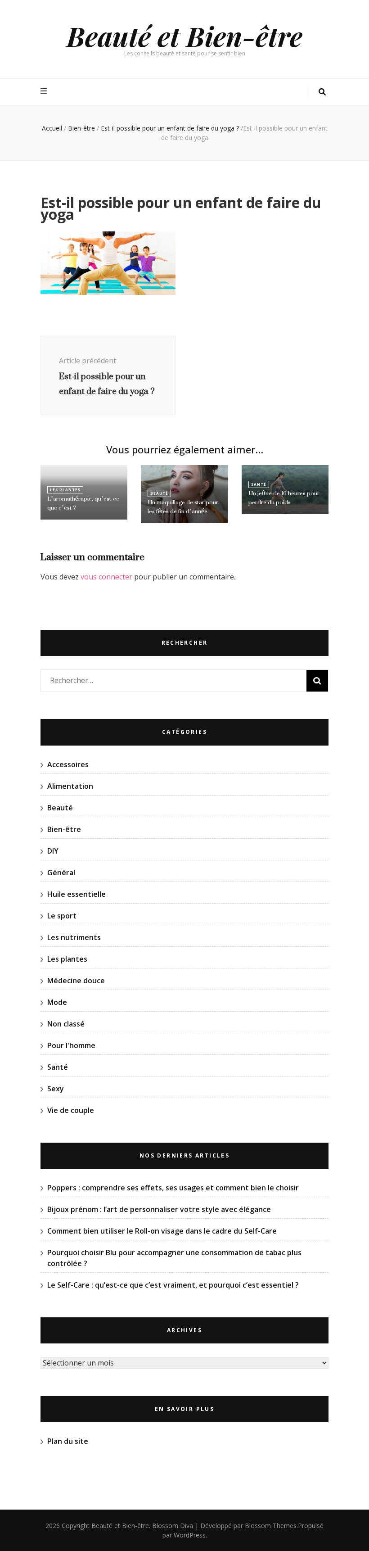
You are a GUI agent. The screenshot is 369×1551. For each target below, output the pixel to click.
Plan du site (67, 1441)
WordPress (190, 1535)
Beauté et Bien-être (184, 36)
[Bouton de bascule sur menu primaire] (44, 91)
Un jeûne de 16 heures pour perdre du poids (284, 498)
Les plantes (65, 489)
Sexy (55, 1089)
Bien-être (81, 128)
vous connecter (106, 577)
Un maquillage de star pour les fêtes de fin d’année (183, 507)
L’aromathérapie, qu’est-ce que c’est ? (83, 503)
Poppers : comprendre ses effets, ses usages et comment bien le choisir (173, 1188)
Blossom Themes (271, 1525)
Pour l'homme (71, 1045)
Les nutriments (74, 937)
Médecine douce (76, 981)
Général (61, 872)
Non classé (66, 1024)
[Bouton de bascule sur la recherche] (322, 92)
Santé (258, 484)
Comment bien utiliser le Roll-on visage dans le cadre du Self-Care (162, 1231)
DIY (52, 851)
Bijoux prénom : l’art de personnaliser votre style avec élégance (159, 1209)
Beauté (159, 493)
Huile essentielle (76, 894)
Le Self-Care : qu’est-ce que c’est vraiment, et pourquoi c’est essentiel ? (173, 1285)
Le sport (61, 916)
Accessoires (68, 764)
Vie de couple (70, 1110)
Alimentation (70, 786)
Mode (57, 1002)
